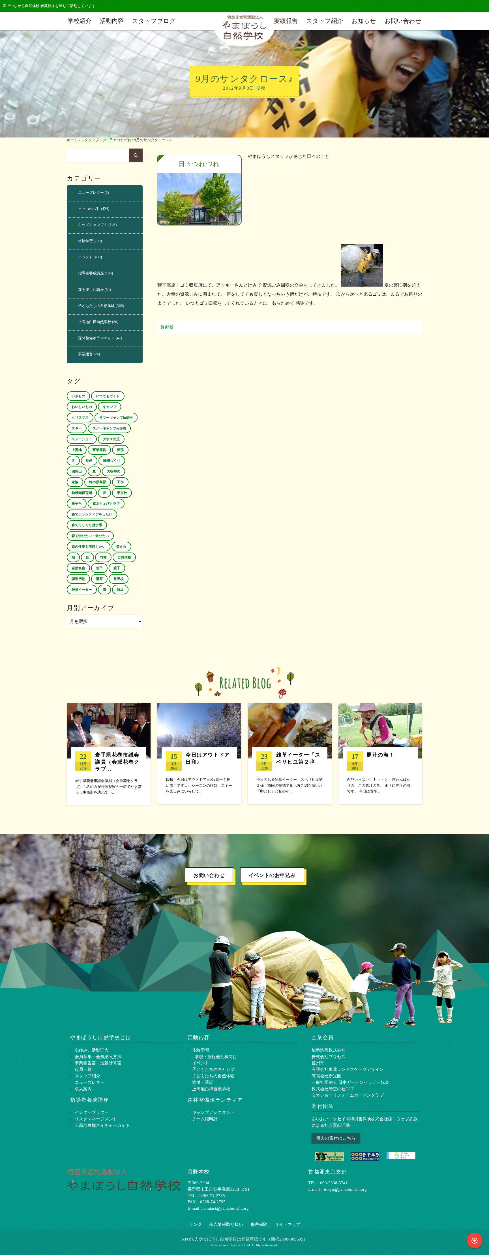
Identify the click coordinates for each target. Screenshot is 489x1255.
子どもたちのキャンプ (213, 1069)
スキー (77, 428)
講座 (99, 579)
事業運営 (85, 354)
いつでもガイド (108, 396)
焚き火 (121, 547)
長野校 (167, 327)
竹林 (103, 557)
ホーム (72, 140)
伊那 (120, 450)
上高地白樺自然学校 (94, 322)
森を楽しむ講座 (91, 290)
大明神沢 (113, 471)
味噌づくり (111, 461)
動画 (89, 461)
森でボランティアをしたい (92, 514)
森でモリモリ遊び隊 (87, 525)
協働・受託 (202, 1082)
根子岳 (77, 504)
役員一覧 (83, 1069)
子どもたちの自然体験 (96, 306)
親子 (116, 568)
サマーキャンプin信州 (116, 418)
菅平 (99, 568)
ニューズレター (91, 193)
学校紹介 (79, 21)
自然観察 (78, 568)
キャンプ (109, 407)
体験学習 (85, 241)
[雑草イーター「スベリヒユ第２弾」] (290, 753)
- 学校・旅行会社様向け (214, 1056)
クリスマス (80, 418)
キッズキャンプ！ (93, 225)
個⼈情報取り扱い (226, 1224)
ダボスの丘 (111, 439)
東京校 (122, 493)
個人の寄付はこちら (336, 1138)
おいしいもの (82, 407)
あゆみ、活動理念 (92, 1050)
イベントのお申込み (272, 875)
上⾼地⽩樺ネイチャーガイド (102, 1125)
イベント (85, 257)
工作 (120, 482)
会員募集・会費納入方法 (98, 1056)
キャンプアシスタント (213, 1112)
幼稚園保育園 (82, 493)
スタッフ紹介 (324, 21)
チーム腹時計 (205, 1118)
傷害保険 (258, 1224)
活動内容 (112, 21)
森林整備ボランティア (96, 338)
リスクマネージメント (96, 1118)
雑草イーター (82, 590)
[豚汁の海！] (380, 753)
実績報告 (286, 21)
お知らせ (363, 21)
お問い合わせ (403, 21)
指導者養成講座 (91, 273)
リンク (195, 1224)
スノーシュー (82, 439)
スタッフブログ (154, 21)
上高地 (77, 450)
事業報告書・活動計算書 (98, 1062)
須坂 (120, 590)
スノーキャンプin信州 (109, 428)
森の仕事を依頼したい (89, 547)
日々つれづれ (120, 140)
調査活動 (78, 579)
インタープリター (92, 1112)
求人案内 (83, 1088)
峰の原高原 (97, 482)
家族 (75, 482)
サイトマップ (287, 1224)
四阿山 (77, 471)
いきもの (78, 396)
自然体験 (124, 557)
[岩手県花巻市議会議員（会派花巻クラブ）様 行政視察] (109, 754)
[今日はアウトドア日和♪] (199, 753)
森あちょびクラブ (106, 504)
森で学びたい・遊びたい (90, 536)
